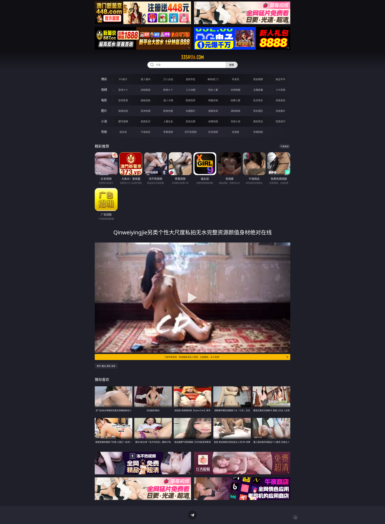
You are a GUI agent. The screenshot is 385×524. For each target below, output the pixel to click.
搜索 (231, 64)
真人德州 (145, 79)
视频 (104, 90)
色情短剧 (258, 132)
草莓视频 (168, 132)
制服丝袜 (213, 100)
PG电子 (123, 79)
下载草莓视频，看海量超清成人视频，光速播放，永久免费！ (192, 357)
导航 (104, 132)
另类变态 (280, 100)
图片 (104, 111)
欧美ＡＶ (168, 89)
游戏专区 (190, 79)
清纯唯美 (235, 111)
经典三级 (235, 100)
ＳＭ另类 (280, 89)
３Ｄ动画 (190, 89)
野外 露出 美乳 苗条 (106, 366)
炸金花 (235, 79)
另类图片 (280, 111)
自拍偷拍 (145, 89)
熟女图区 (258, 111)
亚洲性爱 (123, 100)
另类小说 (235, 121)
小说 (104, 121)
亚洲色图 (145, 111)
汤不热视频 (191, 132)
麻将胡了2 (213, 79)
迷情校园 (213, 121)
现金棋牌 (258, 79)
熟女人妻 (213, 89)
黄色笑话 (258, 121)
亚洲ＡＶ (123, 89)
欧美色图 (168, 111)
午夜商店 (145, 132)
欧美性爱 (190, 100)
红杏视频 (213, 132)
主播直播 (258, 89)
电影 (104, 100)
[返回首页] (295, 517)
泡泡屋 (235, 132)
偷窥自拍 (123, 111)
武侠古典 (190, 121)
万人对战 (168, 79)
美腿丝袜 (213, 111)
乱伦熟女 (258, 100)
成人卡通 (168, 100)
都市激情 (123, 121)
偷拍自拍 (145, 100)
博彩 (104, 79)
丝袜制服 (235, 89)
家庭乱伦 (145, 121)
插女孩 (123, 132)
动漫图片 (190, 111)
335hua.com (192, 57)
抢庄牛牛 (280, 79)
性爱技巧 (280, 121)
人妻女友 (168, 121)
